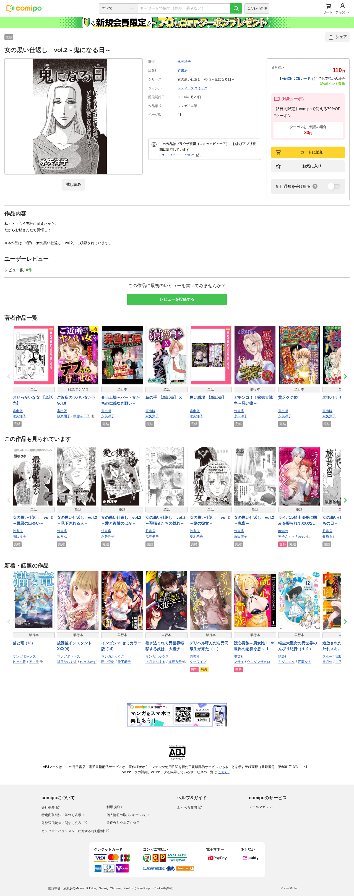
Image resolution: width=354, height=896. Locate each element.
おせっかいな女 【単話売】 (33, 400)
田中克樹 (107, 662)
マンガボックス (24, 656)
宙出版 (18, 411)
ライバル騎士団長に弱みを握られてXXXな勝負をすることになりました (297, 520)
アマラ (34, 662)
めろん (62, 536)
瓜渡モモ (152, 536)
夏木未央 (196, 536)
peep (302, 536)
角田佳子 (240, 536)
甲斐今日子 (81, 416)
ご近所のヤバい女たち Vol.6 (76, 400)
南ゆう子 (19, 536)
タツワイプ (198, 662)
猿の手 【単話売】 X (163, 397)
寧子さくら (286, 536)
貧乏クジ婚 (288, 397)
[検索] (236, 8)
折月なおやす (67, 662)
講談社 (195, 656)
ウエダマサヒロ (258, 662)
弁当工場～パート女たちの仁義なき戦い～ (120, 400)
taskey (283, 531)
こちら (223, 772)
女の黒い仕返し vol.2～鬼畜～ (254, 520)
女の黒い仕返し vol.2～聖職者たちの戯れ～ (165, 520)
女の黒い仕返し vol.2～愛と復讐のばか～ (121, 520)
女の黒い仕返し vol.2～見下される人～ (77, 520)
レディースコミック (192, 88)
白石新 (340, 662)
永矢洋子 (184, 62)
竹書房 (183, 70)
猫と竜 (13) (23, 643)
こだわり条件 (257, 8)
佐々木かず (88, 662)
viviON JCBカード (296, 78)
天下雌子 (124, 662)
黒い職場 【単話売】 (208, 397)
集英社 (239, 656)
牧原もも (329, 536)
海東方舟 (175, 662)
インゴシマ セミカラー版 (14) (121, 646)
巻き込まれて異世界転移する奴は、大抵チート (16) (164, 646)
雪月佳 (327, 662)
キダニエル (286, 662)
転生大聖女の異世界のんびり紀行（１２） (297, 646)
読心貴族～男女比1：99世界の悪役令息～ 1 (254, 646)
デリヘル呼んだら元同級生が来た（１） (209, 646)
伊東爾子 (63, 416)
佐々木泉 (19, 662)
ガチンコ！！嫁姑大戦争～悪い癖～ (253, 400)
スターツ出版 (332, 656)
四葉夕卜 (304, 662)
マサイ (239, 662)
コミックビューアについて (178, 155)
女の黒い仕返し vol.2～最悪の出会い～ (33, 520)
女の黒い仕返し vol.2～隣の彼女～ (210, 520)
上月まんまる (155, 662)
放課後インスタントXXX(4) (74, 646)
